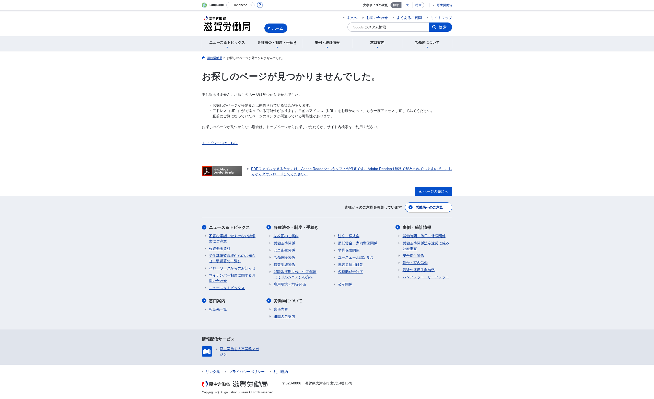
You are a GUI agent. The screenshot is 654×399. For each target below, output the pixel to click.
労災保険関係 (348, 250)
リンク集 (213, 372)
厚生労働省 (444, 5)
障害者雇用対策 (350, 265)
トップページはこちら (220, 143)
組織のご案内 (284, 316)
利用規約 (281, 372)
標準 (396, 5)
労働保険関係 (284, 257)
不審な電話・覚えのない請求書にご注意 (232, 238)
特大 (418, 5)
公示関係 (345, 284)
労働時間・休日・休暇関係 (424, 236)
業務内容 (281, 309)
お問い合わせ (377, 17)
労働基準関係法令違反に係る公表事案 (426, 245)
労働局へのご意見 (429, 207)
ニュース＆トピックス (229, 227)
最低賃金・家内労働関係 (357, 243)
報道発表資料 (219, 248)
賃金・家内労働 (415, 263)
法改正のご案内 (286, 236)
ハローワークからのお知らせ (232, 268)
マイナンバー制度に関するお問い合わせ (232, 278)
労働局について (288, 301)
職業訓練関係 (284, 265)
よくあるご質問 (409, 17)
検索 (443, 27)
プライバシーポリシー (247, 372)
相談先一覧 (218, 309)
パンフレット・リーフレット (426, 277)
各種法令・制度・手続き (296, 227)
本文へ (352, 17)
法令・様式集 (348, 236)
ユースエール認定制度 (356, 257)
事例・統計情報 (417, 227)
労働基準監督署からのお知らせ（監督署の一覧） (232, 258)
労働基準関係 (284, 243)
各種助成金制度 (350, 272)
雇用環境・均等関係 (290, 284)
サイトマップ (441, 17)
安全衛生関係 (284, 250)
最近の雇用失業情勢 (419, 270)
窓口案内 (217, 301)
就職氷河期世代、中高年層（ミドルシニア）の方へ (295, 274)
